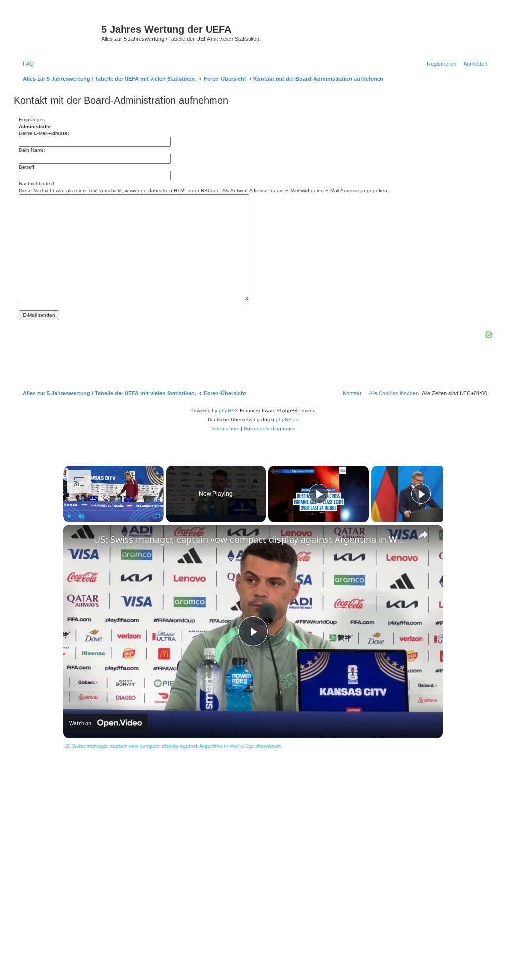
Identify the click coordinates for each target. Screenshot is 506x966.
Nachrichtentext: (37, 183)
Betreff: (27, 167)
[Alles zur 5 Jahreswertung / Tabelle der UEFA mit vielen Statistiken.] (58, 32)
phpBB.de (287, 419)
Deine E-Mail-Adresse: (44, 133)
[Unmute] (81, 516)
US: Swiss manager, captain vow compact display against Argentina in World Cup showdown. (251, 539)
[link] (79, 540)
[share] (423, 535)
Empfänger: (32, 119)
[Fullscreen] (158, 516)
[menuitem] (26, 64)
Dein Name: (32, 150)
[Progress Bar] (113, 510)
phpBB (227, 410)
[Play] (69, 516)
